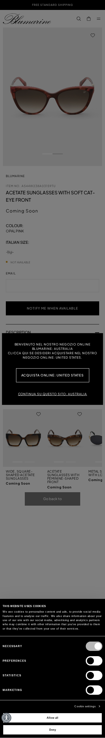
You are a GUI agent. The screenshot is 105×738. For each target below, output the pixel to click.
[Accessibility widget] (6, 718)
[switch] (94, 661)
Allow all (52, 717)
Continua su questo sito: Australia (52, 394)
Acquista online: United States (52, 375)
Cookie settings (85, 706)
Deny (52, 729)
